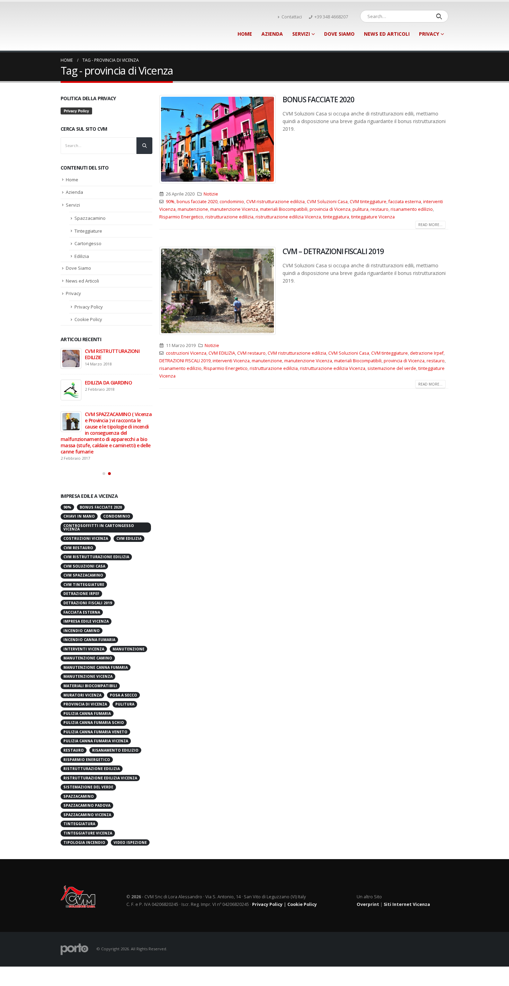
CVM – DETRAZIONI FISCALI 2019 (333, 251)
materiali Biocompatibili (283, 209)
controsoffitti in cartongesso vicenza (98, 497)
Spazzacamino (90, 218)
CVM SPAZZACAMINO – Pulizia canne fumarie (117, 417)
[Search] (439, 16)
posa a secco (123, 665)
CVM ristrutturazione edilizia (275, 202)
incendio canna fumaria (89, 609)
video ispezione (130, 812)
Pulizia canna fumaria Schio (93, 692)
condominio (232, 202)
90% (170, 202)
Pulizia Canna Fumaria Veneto (95, 702)
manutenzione (193, 209)
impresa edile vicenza (86, 591)
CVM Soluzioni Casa (327, 202)
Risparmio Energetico (181, 217)
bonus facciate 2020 (197, 202)
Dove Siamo (339, 34)
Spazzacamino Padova (86, 775)
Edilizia (81, 256)
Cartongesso (87, 243)
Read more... (430, 224)
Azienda (272, 34)
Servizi (301, 34)
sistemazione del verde (391, 368)
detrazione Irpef (427, 353)
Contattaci (292, 17)
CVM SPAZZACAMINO (83, 545)
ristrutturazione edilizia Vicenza (288, 217)
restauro (379, 209)
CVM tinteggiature (368, 202)
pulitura (360, 209)
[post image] (217, 139)
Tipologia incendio (84, 812)
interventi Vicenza (231, 361)
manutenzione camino (87, 628)
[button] (104, 444)
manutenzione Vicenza (234, 209)
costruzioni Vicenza (186, 353)
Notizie (211, 194)
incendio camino (81, 600)
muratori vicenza (82, 665)
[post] (71, 358)
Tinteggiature (88, 231)
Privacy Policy (88, 307)
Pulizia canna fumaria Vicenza (95, 711)
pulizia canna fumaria (87, 683)
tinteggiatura (336, 217)
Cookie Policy (88, 319)
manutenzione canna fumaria (95, 637)
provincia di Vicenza (330, 209)
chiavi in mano (79, 486)
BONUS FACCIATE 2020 (318, 99)
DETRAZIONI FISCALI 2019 (185, 361)
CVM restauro (251, 353)
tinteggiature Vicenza (373, 217)
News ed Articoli (387, 34)
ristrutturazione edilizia (229, 217)
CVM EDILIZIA (221, 353)
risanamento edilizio (412, 209)
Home (245, 34)
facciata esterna (405, 202)
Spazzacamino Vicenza (87, 784)
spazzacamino (78, 766)
